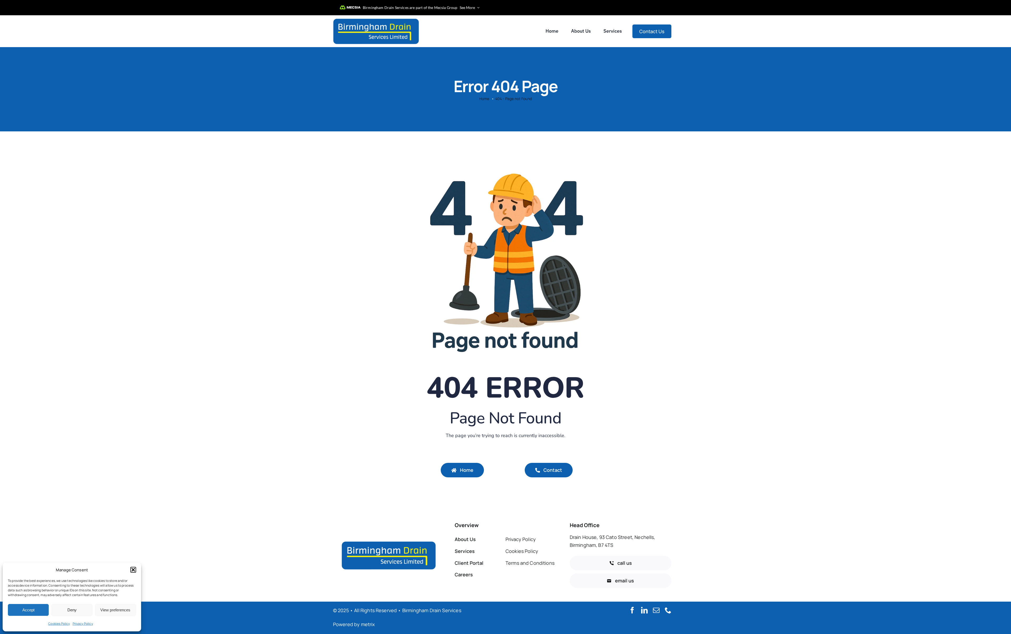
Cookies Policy (59, 623)
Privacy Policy (83, 623)
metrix (368, 624)
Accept (28, 610)
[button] (133, 569)
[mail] (656, 610)
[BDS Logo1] (376, 19)
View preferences (115, 610)
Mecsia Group (446, 7)
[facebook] (632, 610)
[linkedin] (644, 610)
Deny (72, 610)
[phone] (668, 610)
